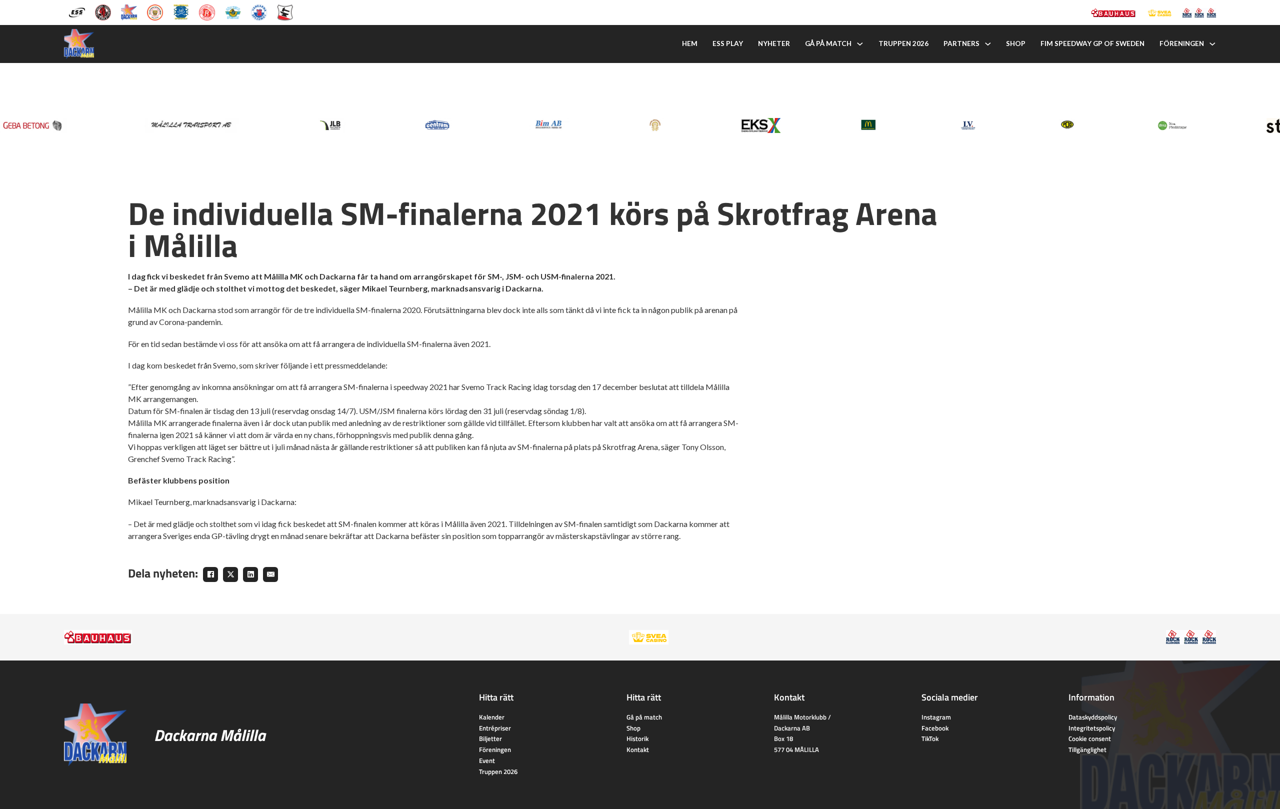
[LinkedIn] (250, 574)
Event (487, 761)
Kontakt (637, 749)
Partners (962, 44)
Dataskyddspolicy (1092, 717)
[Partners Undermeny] (988, 44)
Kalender (491, 717)
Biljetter (490, 739)
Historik (637, 739)
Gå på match (828, 44)
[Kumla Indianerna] (103, 11)
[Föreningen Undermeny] (1212, 44)
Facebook (935, 728)
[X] (230, 574)
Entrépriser (495, 728)
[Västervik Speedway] (233, 11)
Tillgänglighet (1087, 749)
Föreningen (1182, 44)
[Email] (270, 574)
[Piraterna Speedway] (181, 11)
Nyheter (774, 44)
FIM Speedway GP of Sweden (1092, 44)
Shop (1016, 44)
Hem (690, 44)
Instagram (936, 717)
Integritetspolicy (1091, 728)
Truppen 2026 (903, 44)
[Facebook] (210, 574)
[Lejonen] (155, 11)
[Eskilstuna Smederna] (285, 11)
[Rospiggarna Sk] (207, 11)
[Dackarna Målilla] (129, 11)
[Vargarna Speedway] (259, 11)
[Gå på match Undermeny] (860, 44)
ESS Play (727, 44)
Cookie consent (1089, 739)
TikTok (930, 739)
